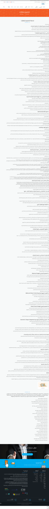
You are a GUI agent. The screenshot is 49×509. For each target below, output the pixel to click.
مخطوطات (37, 478)
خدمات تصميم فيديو (44, 479)
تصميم (13, 481)
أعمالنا (41, 481)
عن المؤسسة (40, 7)
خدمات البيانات (44, 488)
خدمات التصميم (44, 475)
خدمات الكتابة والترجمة (44, 486)
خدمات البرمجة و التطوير (44, 483)
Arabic (47, 506)
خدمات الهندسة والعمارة (44, 478)
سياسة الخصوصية (27, 504)
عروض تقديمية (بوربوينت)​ (35, 481)
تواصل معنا (9, 7)
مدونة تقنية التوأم (40, 475)
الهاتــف (12, 499)
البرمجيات (9, 481)
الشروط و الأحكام (23, 504)
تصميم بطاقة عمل (36, 474)
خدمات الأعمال (44, 474)
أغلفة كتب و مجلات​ (36, 473)
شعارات (37, 475)
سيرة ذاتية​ (37, 480)
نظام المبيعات (36, 7)
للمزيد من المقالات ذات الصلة (45, 380)
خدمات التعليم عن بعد (44, 481)
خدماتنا (41, 480)
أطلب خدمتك (26, 7)
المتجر (41, 479)
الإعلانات (41, 478)
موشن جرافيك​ (36, 479)
